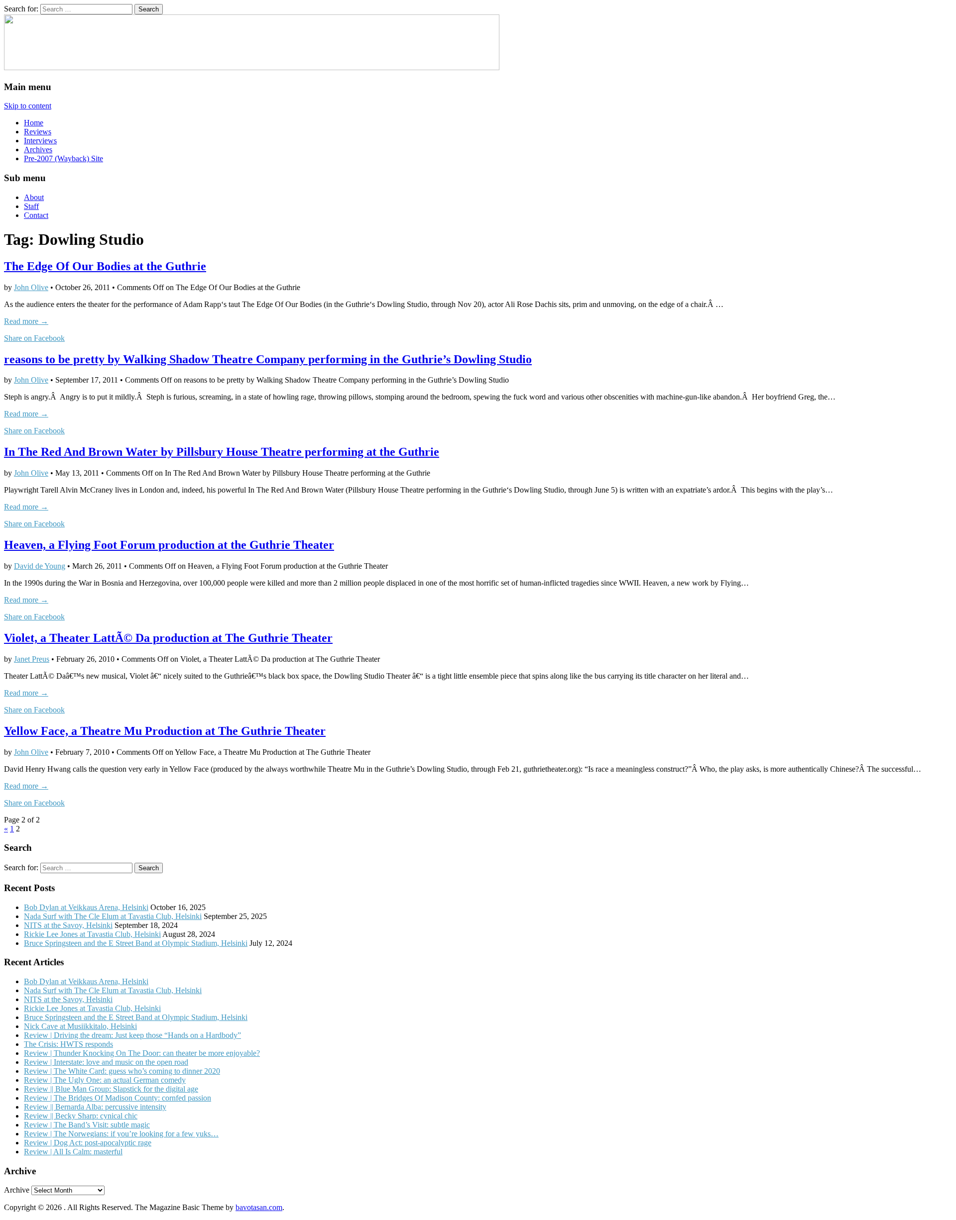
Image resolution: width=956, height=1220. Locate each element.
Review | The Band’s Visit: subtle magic (87, 1124)
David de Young (39, 566)
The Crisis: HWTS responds (68, 1044)
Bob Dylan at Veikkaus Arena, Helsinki (86, 907)
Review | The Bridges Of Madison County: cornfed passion (117, 1098)
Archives (38, 149)
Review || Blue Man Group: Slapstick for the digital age (111, 1089)
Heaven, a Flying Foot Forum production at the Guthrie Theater (169, 544)
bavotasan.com (259, 1207)
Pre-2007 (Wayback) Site (63, 158)
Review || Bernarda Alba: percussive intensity (95, 1107)
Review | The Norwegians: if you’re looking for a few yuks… (121, 1133)
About (34, 197)
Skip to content (27, 106)
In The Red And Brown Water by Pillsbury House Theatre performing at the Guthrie (221, 451)
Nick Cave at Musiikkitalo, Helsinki (80, 1026)
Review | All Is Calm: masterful (73, 1151)
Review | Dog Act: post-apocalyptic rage (87, 1142)
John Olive (31, 287)
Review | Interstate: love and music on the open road (106, 1062)
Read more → (26, 321)
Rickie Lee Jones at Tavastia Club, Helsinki (92, 934)
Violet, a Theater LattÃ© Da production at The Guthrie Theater (168, 637)
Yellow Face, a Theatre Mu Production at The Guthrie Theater (165, 730)
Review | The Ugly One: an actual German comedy (105, 1080)
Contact (36, 215)
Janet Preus (31, 659)
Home (33, 122)
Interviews (40, 140)
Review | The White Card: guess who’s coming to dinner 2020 (122, 1071)
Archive (16, 1190)
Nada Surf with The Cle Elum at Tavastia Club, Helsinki (113, 916)
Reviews (37, 131)
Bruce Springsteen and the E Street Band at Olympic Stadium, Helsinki (135, 943)
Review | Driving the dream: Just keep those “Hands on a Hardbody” (132, 1035)
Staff (31, 206)
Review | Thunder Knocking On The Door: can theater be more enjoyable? (142, 1053)
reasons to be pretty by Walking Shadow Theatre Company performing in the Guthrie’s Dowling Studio (268, 359)
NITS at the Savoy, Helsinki (68, 925)
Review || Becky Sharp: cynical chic (80, 1116)
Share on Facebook (34, 338)
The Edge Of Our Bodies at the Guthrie (105, 266)
